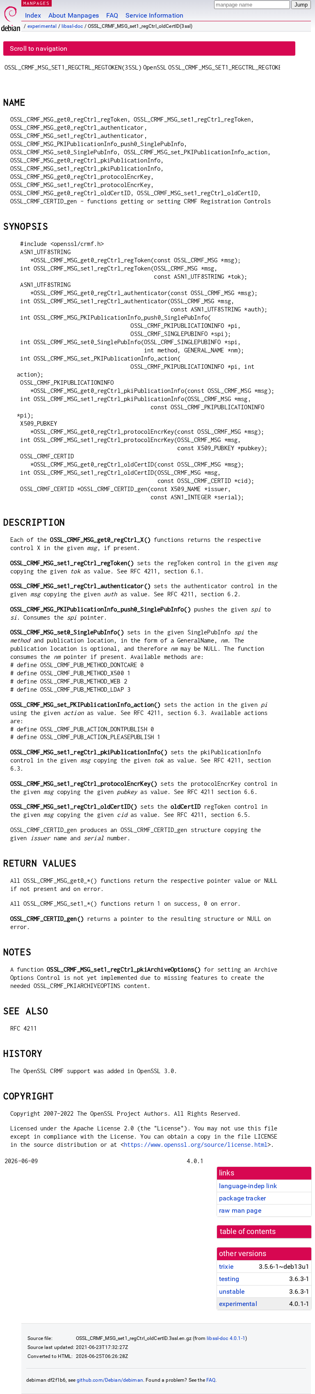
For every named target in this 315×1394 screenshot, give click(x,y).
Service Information (154, 15)
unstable (231, 1291)
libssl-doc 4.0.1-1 (226, 1338)
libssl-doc (72, 26)
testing (229, 1279)
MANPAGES (36, 3)
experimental (42, 26)
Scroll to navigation (38, 48)
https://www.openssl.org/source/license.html (195, 1144)
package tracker (242, 1198)
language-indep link (248, 1186)
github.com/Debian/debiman (110, 1380)
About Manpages (73, 15)
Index (33, 15)
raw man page (240, 1210)
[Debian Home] (10, 16)
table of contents (248, 1231)
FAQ (112, 15)
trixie (226, 1266)
